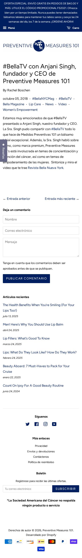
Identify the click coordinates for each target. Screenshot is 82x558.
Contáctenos (41, 456)
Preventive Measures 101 (58, 530)
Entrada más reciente (60, 199)
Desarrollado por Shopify (41, 535)
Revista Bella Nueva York (45, 168)
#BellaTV (65, 98)
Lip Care (35, 104)
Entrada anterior (18, 199)
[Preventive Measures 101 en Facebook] (36, 425)
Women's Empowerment (20, 110)
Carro (75, 28)
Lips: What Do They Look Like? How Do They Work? (40, 352)
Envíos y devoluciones (41, 451)
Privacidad (41, 446)
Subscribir (65, 489)
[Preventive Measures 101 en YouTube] (54, 425)
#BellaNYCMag (43, 98)
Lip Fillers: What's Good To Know (26, 338)
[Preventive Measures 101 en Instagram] (45, 425)
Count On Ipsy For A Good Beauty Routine (33, 385)
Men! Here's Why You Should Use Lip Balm (33, 324)
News (49, 104)
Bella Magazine (13, 104)
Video (62, 104)
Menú (11, 28)
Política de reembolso (41, 462)
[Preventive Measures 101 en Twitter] (28, 425)
